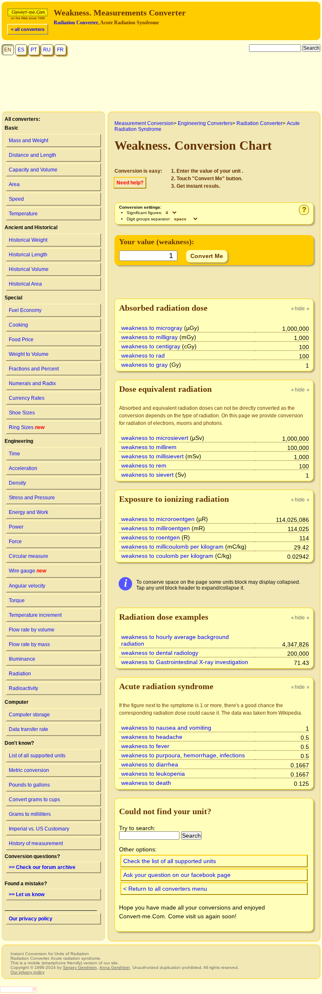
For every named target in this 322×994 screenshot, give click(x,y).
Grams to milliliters (30, 814)
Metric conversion (29, 770)
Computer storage (29, 715)
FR (60, 50)
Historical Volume (29, 269)
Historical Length (28, 255)
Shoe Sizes (22, 413)
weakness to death (146, 782)
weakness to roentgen (150, 537)
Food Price (21, 339)
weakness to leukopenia (153, 773)
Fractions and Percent (34, 369)
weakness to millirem (149, 447)
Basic (11, 128)
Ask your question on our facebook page (177, 874)
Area (14, 184)
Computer (17, 702)
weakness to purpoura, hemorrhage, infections (183, 755)
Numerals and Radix (32, 383)
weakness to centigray (150, 346)
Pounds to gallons (29, 785)
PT (34, 50)
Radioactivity (23, 688)
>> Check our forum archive (42, 867)
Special (13, 298)
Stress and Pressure (32, 498)
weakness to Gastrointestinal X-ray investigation (184, 662)
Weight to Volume (29, 354)
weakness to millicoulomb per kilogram (172, 546)
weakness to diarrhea (149, 764)
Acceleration (23, 468)
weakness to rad (143, 355)
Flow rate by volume (32, 630)
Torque (17, 600)
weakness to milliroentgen (155, 528)
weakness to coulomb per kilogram (167, 555)
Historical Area (25, 284)
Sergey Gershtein (80, 967)
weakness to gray (144, 364)
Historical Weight (28, 240)
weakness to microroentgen (158, 519)
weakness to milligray (149, 337)
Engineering (19, 441)
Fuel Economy (25, 310)
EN (7, 50)
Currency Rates (26, 398)
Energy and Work (28, 512)
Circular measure (28, 556)
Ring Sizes (26, 427)
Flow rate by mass (29, 644)
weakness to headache (151, 736)
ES (21, 50)
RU (47, 50)
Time (14, 454)
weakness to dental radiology (159, 652)
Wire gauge (27, 571)
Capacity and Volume (33, 170)
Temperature (23, 214)
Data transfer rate (28, 729)
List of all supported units (37, 756)
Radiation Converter (76, 23)
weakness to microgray (151, 328)
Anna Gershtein (114, 967)
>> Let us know (26, 894)
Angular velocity (27, 586)
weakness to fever (145, 746)
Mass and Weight (28, 140)
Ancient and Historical (31, 227)
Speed (16, 199)
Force (15, 541)
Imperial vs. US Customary (39, 829)
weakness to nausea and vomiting (166, 727)
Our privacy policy (30, 919)
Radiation (20, 674)
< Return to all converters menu (165, 888)
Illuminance (22, 659)
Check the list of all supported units (169, 861)
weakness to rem (143, 465)
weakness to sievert (147, 474)
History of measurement (36, 843)
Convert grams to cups (34, 799)
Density (17, 483)
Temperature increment (35, 615)
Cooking (18, 325)
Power (16, 527)
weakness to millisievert (152, 456)
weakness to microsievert (154, 437)
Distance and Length (32, 155)
